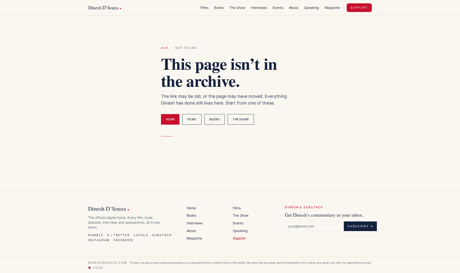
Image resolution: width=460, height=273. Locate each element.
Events (278, 8)
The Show (237, 8)
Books (219, 8)
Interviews (259, 8)
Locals (141, 235)
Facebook (123, 240)
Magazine (332, 8)
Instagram (99, 240)
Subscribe (358, 226)
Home (170, 119)
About (293, 8)
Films (204, 8)
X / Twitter (118, 235)
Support (359, 7)
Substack (162, 235)
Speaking (311, 8)
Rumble (95, 235)
